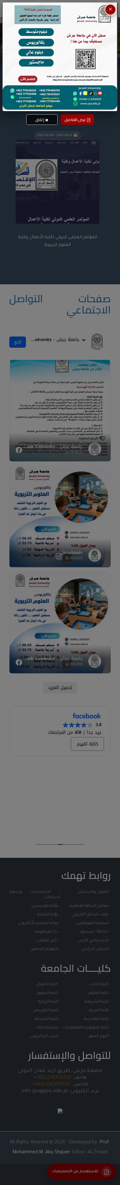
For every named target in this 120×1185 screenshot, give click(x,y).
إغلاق (40, 119)
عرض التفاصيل (76, 119)
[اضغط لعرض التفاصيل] (60, 56)
